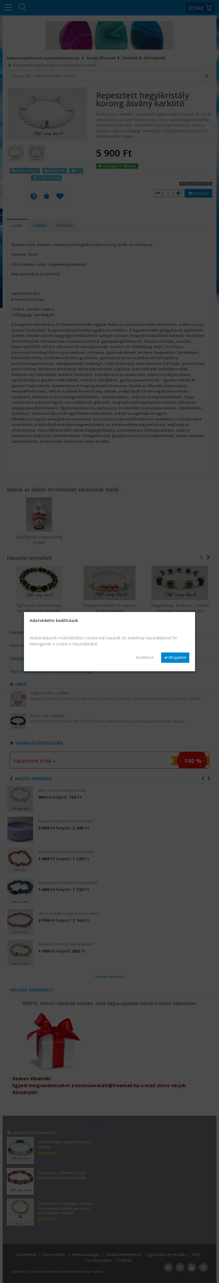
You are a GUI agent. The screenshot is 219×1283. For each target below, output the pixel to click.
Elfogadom (177, 657)
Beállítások (145, 657)
